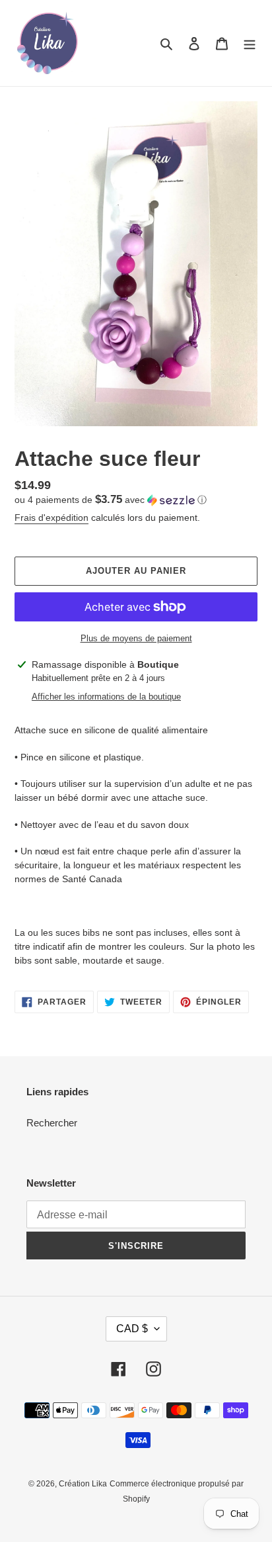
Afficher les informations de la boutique (106, 697)
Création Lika (83, 1483)
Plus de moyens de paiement (136, 638)
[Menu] (249, 43)
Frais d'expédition (51, 517)
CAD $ (132, 1328)
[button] (111, 500)
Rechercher (51, 1122)
